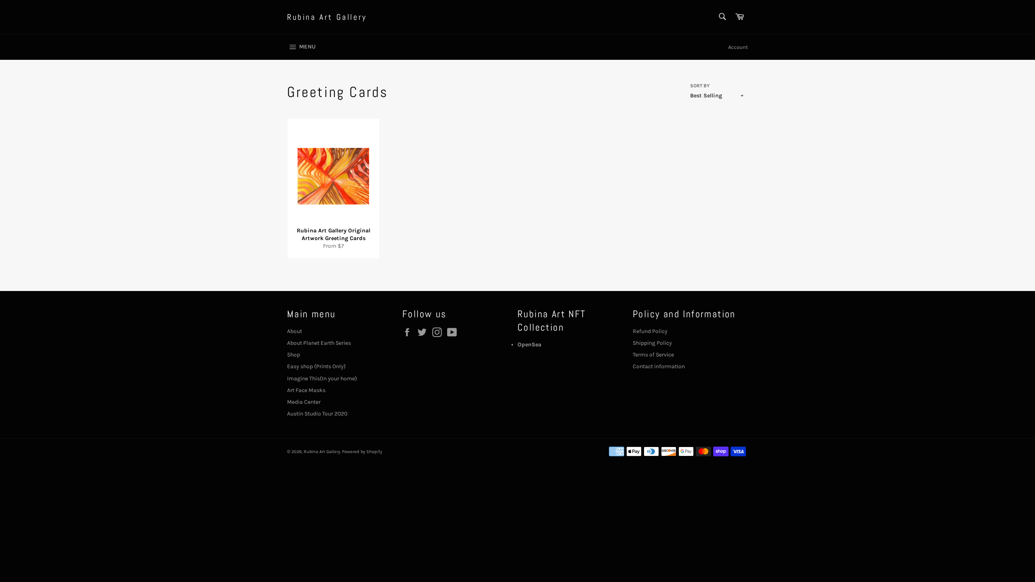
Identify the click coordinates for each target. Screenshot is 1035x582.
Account (738, 47)
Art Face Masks (306, 390)
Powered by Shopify (362, 451)
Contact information (659, 366)
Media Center (304, 402)
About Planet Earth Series (319, 343)
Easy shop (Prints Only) (316, 366)
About (294, 331)
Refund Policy (650, 331)
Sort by (700, 86)
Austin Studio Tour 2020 (317, 413)
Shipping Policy (652, 343)
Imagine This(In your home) (322, 378)
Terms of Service (653, 354)
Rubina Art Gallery (327, 17)
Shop (293, 354)
